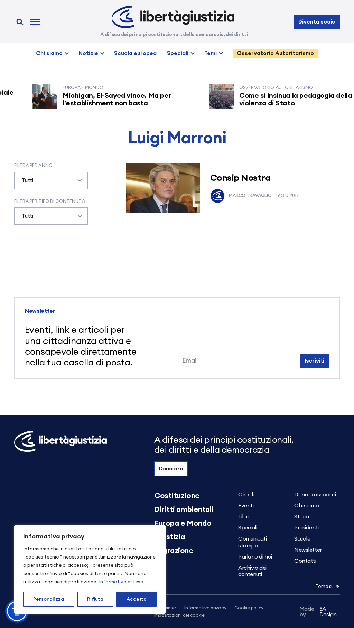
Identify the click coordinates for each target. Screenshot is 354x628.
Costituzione (177, 495)
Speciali (177, 53)
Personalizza (48, 599)
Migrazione (174, 550)
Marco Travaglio (250, 196)
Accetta (137, 599)
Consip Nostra (240, 178)
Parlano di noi (255, 557)
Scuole (302, 539)
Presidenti (306, 528)
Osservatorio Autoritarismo (275, 53)
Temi (210, 53)
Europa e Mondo (183, 523)
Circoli (246, 494)
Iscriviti (315, 361)
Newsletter (308, 550)
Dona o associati (315, 494)
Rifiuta (95, 599)
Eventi (245, 505)
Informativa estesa (121, 582)
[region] (90, 569)
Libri (243, 516)
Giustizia (169, 537)
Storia (301, 516)
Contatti (305, 561)
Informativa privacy (205, 608)
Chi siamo (49, 53)
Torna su (325, 586)
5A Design (318, 611)
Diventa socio (316, 22)
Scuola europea (135, 53)
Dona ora (171, 468)
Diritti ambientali (183, 509)
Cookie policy (248, 608)
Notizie (88, 53)
